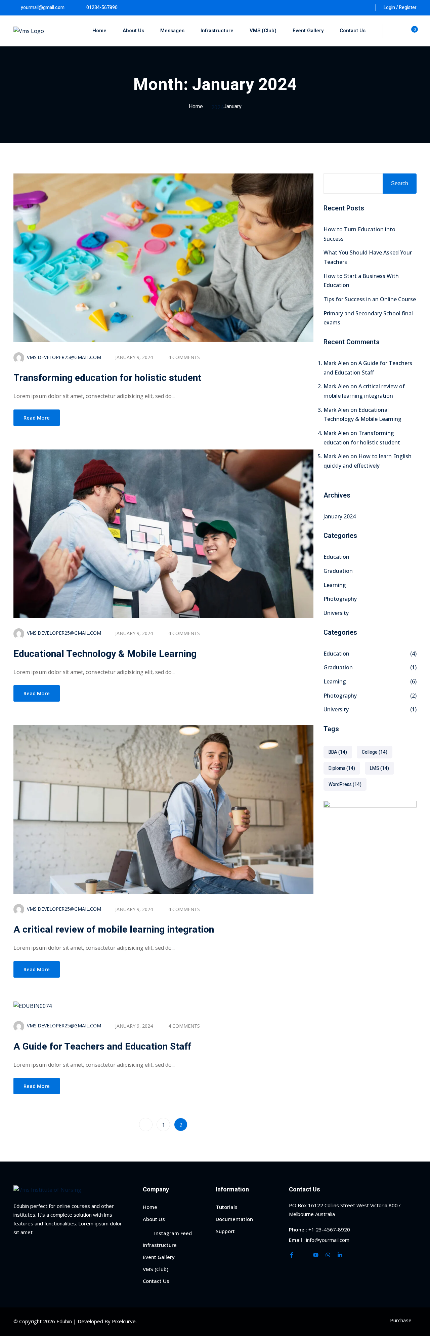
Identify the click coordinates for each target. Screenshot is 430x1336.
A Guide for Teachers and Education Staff (102, 1047)
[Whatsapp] (328, 1255)
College (374, 752)
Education (336, 556)
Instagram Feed (173, 1233)
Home (99, 30)
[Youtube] (315, 1255)
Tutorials (227, 1207)
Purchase (401, 1320)
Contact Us (353, 30)
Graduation (338, 571)
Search (399, 183)
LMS (379, 768)
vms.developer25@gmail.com (64, 357)
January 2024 (340, 516)
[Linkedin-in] (340, 1255)
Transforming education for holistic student (107, 378)
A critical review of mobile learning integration (113, 930)
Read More (37, 417)
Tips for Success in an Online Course (370, 299)
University (336, 613)
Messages (172, 30)
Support (225, 1231)
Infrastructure (217, 30)
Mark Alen (336, 363)
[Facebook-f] (291, 1255)
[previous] (146, 1124)
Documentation (234, 1219)
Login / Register (400, 7)
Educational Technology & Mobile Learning (105, 654)
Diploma (342, 768)
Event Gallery (308, 30)
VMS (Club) (263, 30)
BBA (338, 752)
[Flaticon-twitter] (303, 1255)
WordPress (345, 784)
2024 (217, 107)
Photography (340, 598)
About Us (133, 30)
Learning (335, 585)
